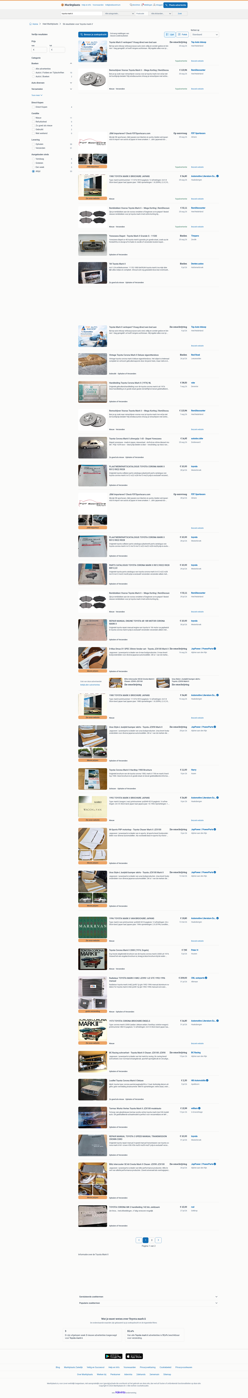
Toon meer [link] (36, 95)
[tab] (170, 34)
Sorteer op (195, 30)
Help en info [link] (86, 5)
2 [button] (151, 1240)
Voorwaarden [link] (98, 5)
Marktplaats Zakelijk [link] (73, 1367)
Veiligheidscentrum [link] (112, 5)
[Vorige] (139, 1240)
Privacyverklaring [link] (148, 1367)
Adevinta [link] (128, 1374)
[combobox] (81, 13)
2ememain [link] (154, 1374)
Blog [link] (58, 1367)
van (33, 46)
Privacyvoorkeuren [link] (183, 1367)
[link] (70, 5)
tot (51, 46)
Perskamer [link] (115, 1374)
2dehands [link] (140, 1374)
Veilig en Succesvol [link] (95, 1367)
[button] (146, 5)
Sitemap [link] (167, 1374)
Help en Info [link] (114, 1367)
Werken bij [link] (101, 1374)
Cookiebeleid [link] (165, 1367)
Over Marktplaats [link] (85, 1374)
